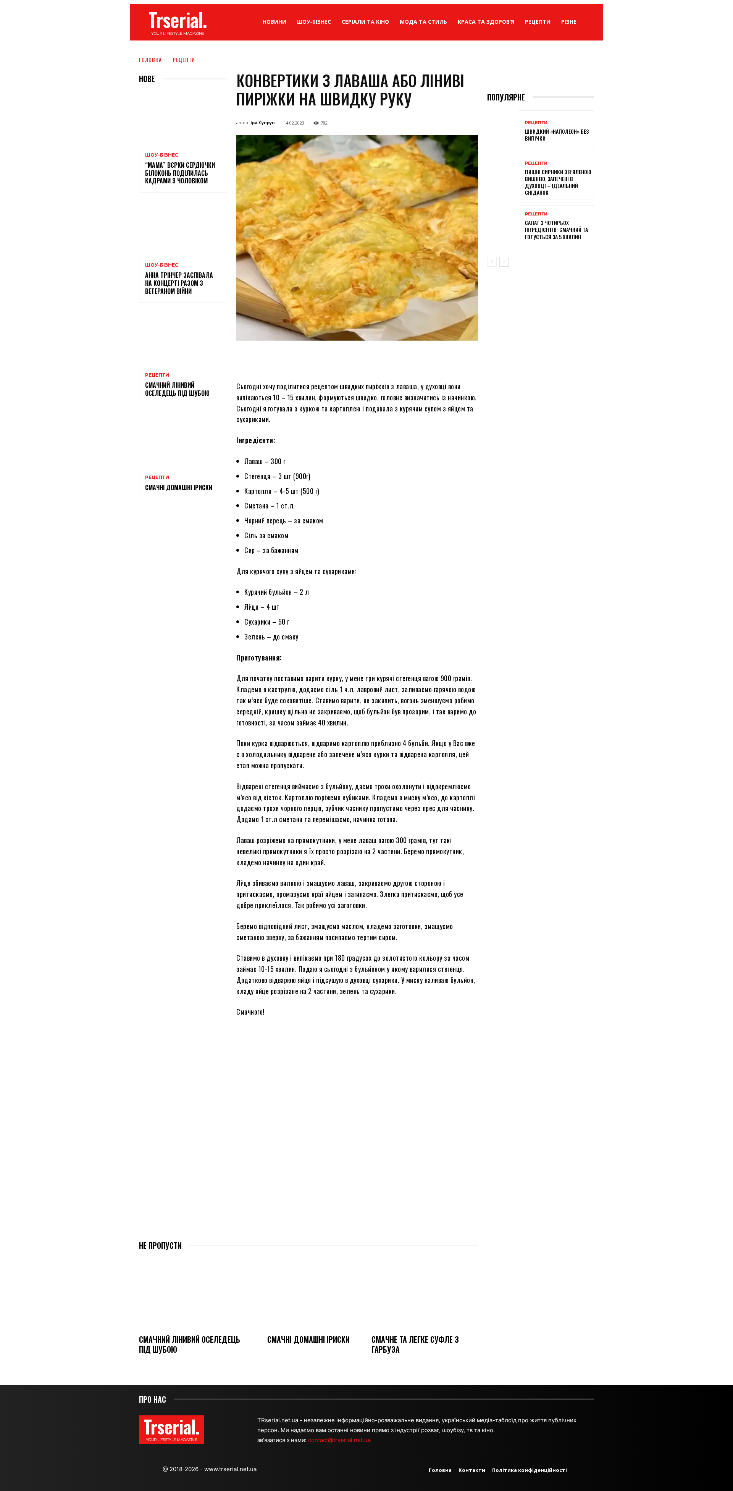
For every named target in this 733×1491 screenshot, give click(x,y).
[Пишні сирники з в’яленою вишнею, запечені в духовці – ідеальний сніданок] (503, 178)
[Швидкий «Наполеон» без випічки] (503, 131)
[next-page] (504, 262)
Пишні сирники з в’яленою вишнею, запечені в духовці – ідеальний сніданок (558, 182)
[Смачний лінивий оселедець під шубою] (183, 338)
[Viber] (407, 358)
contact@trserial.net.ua (340, 1440)
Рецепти (184, 59)
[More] (426, 358)
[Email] (372, 358)
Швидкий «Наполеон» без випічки (557, 134)
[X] (320, 358)
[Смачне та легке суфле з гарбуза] (424, 1293)
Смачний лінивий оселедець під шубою (177, 389)
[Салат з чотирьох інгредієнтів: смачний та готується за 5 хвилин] (503, 226)
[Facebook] (302, 358)
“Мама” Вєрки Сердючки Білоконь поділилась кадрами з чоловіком (180, 173)
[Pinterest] (337, 358)
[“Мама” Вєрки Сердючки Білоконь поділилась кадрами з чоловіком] (183, 118)
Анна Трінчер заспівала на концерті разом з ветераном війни (179, 283)
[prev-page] (492, 262)
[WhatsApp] (355, 358)
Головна (150, 59)
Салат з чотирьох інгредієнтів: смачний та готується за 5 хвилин (556, 229)
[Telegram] (390, 358)
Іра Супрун (262, 122)
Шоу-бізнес (161, 155)
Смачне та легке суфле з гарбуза (415, 1344)
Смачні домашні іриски (178, 487)
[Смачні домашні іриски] (183, 441)
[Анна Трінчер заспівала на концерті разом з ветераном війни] (183, 228)
